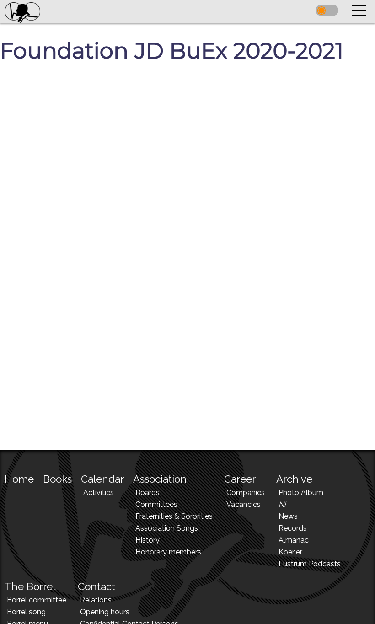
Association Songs (166, 528)
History (147, 540)
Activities (98, 492)
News (288, 516)
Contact (96, 586)
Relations (96, 600)
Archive (294, 479)
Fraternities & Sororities (174, 516)
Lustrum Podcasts (310, 563)
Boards (147, 492)
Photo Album (301, 492)
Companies (245, 492)
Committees (156, 504)
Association (160, 479)
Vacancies (243, 504)
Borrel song (26, 612)
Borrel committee (36, 600)
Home (19, 479)
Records (293, 528)
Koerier (290, 552)
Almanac (294, 540)
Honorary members (168, 552)
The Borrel (30, 586)
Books (57, 479)
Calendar (102, 479)
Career (240, 479)
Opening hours (104, 612)
